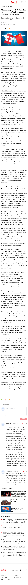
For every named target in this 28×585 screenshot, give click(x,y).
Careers (16, 575)
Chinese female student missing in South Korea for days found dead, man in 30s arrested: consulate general (13, 527)
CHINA (3, 6)
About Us (3, 575)
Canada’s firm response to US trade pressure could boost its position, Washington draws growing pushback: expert (14, 548)
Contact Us (4, 577)
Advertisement (17, 577)
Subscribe (23, 2)
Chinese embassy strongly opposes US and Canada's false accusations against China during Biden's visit (18, 494)
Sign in (21, 1)
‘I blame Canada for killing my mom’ (18, 500)
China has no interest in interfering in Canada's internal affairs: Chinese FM (18, 509)
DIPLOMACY (9, 6)
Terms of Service (5, 579)
